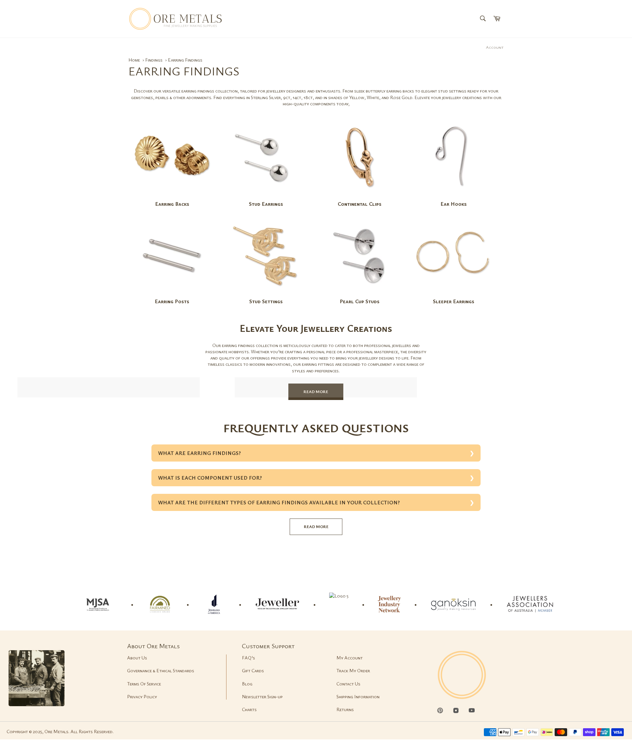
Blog (247, 683)
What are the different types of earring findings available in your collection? (279, 502)
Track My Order (353, 670)
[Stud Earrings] (266, 197)
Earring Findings (185, 60)
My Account (349, 657)
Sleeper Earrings (453, 301)
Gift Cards (253, 670)
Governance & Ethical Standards (160, 670)
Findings (154, 60)
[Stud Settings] (266, 294)
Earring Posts (172, 301)
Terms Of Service (144, 683)
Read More (315, 391)
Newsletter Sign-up (262, 696)
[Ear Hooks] (453, 197)
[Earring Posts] (172, 294)
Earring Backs (172, 203)
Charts (249, 709)
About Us (137, 657)
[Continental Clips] (360, 197)
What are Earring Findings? (199, 453)
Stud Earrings (266, 203)
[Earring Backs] (172, 197)
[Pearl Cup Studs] (360, 294)
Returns (345, 709)
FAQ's (248, 657)
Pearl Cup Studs (360, 301)
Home (134, 60)
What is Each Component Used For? (210, 477)
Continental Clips (360, 203)
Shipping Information (358, 696)
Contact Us (348, 683)
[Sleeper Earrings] (453, 294)
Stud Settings (266, 301)
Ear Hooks (453, 203)
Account (495, 47)
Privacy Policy (142, 696)
